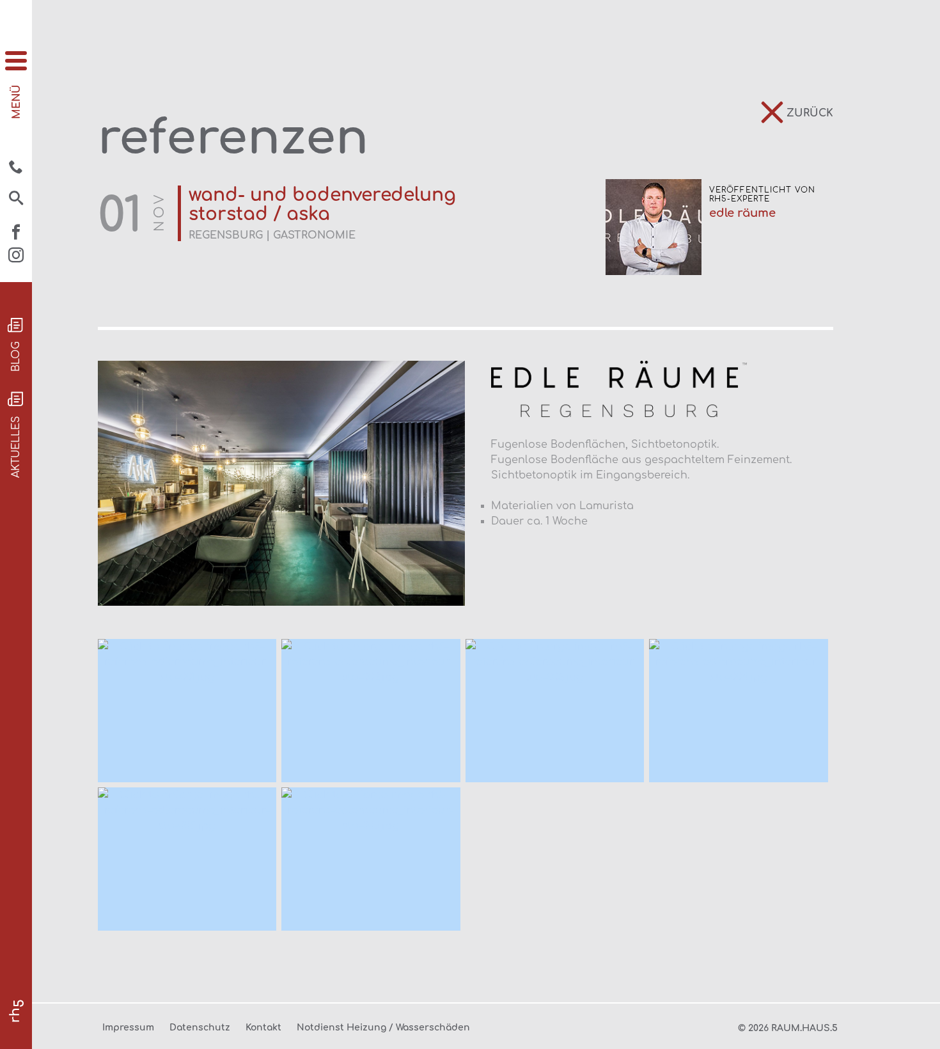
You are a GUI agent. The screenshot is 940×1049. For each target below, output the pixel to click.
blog (16, 357)
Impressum (128, 1027)
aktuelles (16, 446)
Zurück (810, 113)
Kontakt (263, 1027)
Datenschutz (199, 1027)
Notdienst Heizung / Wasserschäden (383, 1027)
